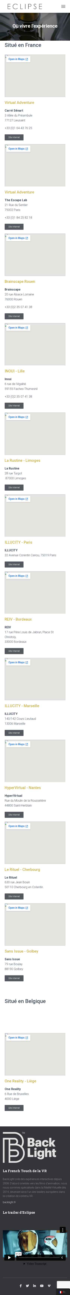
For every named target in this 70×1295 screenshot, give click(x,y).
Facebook (21, 1286)
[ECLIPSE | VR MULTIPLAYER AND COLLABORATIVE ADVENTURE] (26, 6)
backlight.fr (9, 1202)
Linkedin (34, 1286)
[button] (14, 137)
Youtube (41, 1286)
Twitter (27, 1286)
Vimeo (49, 1286)
